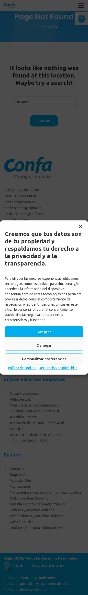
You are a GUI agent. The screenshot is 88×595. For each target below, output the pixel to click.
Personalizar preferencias (44, 359)
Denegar (44, 345)
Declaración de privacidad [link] (58, 368)
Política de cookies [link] (22, 368)
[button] (80, 226)
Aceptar (44, 331)
